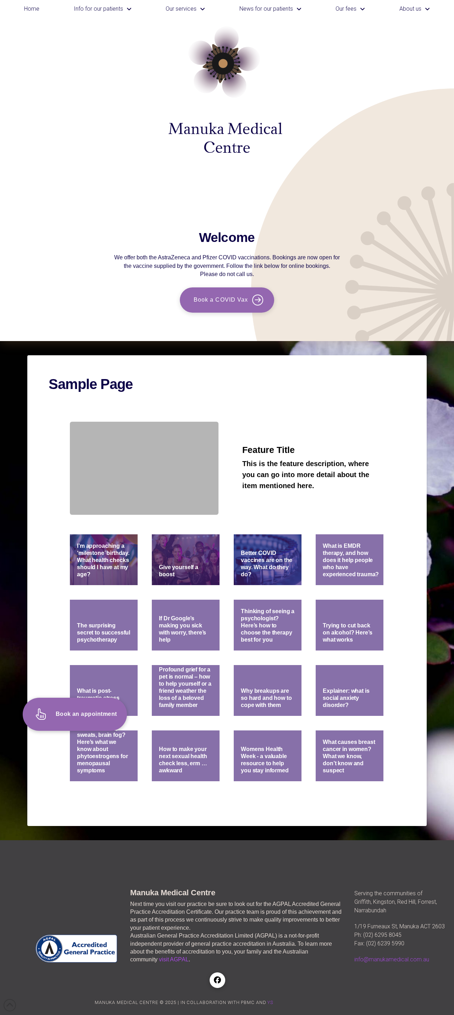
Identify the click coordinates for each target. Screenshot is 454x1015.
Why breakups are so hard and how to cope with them (266, 698)
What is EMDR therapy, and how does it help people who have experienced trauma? (349, 560)
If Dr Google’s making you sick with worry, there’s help (182, 629)
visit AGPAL (174, 959)
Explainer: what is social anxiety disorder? (346, 698)
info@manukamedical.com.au (391, 959)
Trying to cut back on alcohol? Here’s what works (347, 632)
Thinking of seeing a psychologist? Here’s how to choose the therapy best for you (267, 625)
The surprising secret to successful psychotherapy (103, 632)
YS (270, 1002)
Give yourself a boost (186, 559)
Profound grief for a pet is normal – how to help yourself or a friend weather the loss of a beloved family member (185, 687)
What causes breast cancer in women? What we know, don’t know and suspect (349, 756)
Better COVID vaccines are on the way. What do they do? (266, 563)
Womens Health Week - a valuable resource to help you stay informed (264, 759)
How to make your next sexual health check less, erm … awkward (183, 759)
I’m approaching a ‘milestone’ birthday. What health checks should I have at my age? (103, 560)
